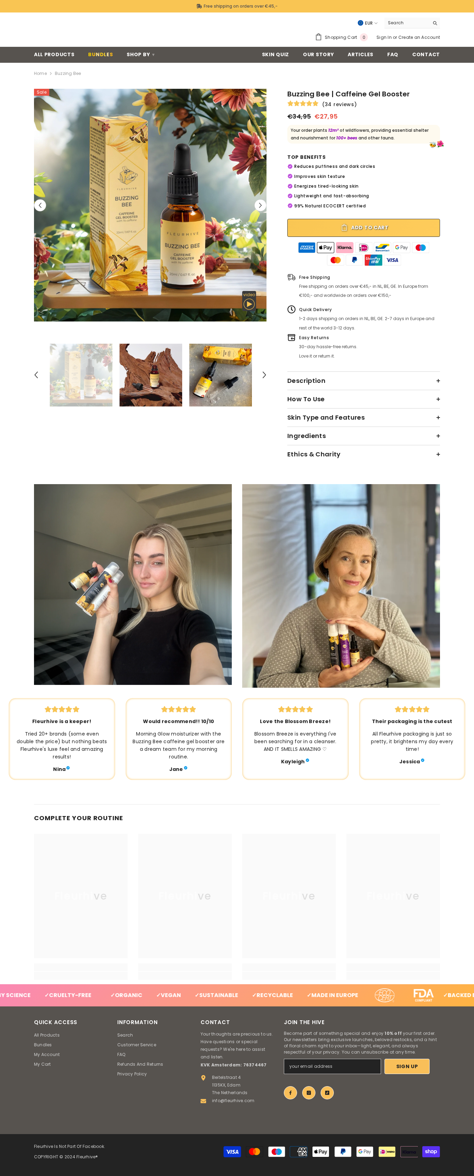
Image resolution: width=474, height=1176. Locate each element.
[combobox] (406, 23)
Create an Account (419, 37)
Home (40, 73)
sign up (407, 1066)
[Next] (260, 205)
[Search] (412, 23)
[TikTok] (327, 1092)
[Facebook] (290, 1092)
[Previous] (40, 205)
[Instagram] (308, 1092)
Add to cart (369, 227)
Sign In (384, 37)
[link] (133, 584)
